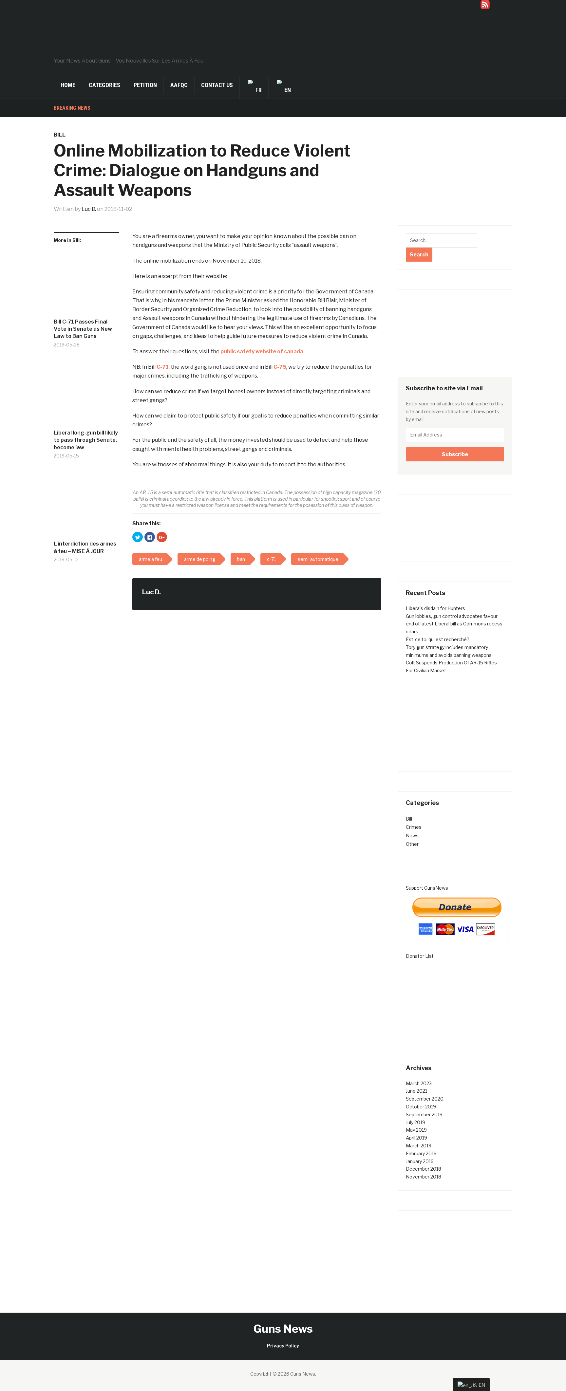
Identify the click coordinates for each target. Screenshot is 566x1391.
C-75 (280, 367)
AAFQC (179, 85)
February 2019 (421, 1153)
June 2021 (416, 1091)
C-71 (163, 367)
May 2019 (416, 1130)
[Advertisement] (455, 176)
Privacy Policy (283, 1345)
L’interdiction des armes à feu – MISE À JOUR (85, 547)
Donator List (420, 956)
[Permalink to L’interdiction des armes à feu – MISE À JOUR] (86, 505)
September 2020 (424, 1099)
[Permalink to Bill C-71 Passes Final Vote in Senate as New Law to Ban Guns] (86, 283)
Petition (145, 85)
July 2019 (415, 1122)
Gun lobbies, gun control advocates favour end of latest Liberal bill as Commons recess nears (454, 624)
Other (412, 844)
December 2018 (423, 1169)
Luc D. (89, 209)
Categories (104, 85)
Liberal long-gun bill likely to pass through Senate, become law (86, 440)
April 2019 (416, 1138)
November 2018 (423, 1176)
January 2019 (420, 1161)
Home (68, 85)
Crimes (414, 827)
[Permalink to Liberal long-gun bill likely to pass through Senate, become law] (86, 394)
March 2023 (419, 1083)
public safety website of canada (261, 351)
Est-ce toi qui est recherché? (437, 639)
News (412, 835)
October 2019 (421, 1106)
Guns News (283, 1328)
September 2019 (424, 1114)
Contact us (217, 85)
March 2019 (418, 1145)
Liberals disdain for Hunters (435, 608)
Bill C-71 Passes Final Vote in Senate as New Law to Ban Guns (83, 329)
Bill (60, 135)
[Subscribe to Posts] (485, 4)
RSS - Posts (501, 4)
